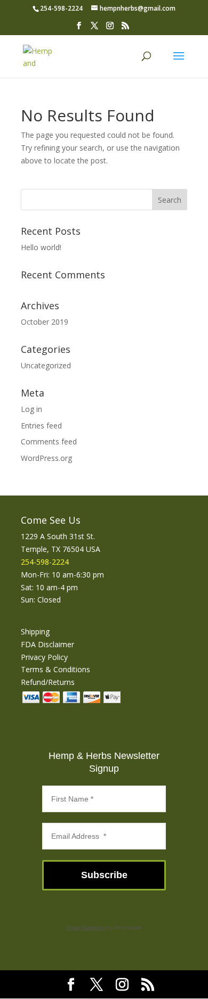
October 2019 (44, 322)
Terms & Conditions (55, 669)
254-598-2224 (61, 8)
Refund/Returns (48, 682)
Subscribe (104, 875)
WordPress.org (46, 458)
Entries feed (41, 425)
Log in (31, 409)
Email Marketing (85, 927)
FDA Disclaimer (47, 644)
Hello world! (41, 247)
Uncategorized (46, 365)
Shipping (35, 631)
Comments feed (49, 441)
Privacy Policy (44, 657)
